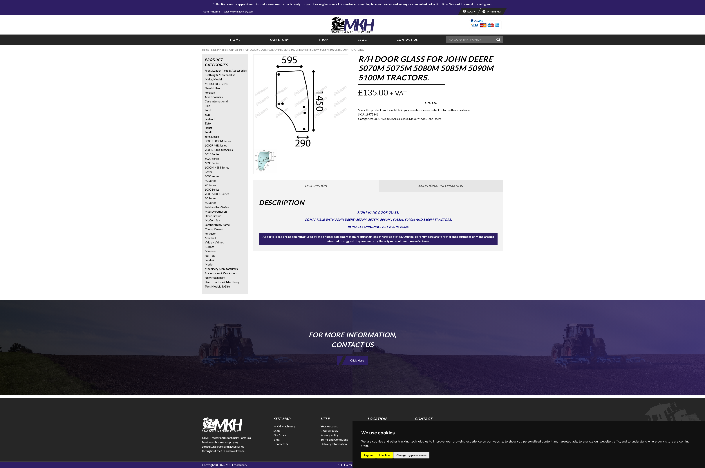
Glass (404, 118)
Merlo (209, 264)
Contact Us (407, 39)
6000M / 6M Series (217, 167)
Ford (208, 110)
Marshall (210, 238)
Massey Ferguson (216, 211)
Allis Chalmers (214, 97)
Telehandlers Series (217, 207)
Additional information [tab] (440, 186)
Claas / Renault (214, 229)
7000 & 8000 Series (217, 194)
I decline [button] (384, 455)
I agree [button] (368, 455)
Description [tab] (316, 186)
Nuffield (210, 255)
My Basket (494, 11)
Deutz (208, 127)
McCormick (212, 220)
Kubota (209, 246)
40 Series (210, 180)
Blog (362, 39)
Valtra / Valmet (214, 242)
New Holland (213, 88)
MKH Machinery (284, 426)
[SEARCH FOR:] (471, 40)
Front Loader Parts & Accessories (226, 70)
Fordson (210, 92)
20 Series (210, 185)
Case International (216, 101)
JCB (207, 114)
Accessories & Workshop (220, 273)
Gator (208, 172)
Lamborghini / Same (217, 224)
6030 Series (212, 163)
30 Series (210, 198)
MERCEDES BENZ (217, 83)
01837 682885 (211, 11)
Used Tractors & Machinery (222, 282)
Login (471, 11)
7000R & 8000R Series (219, 149)
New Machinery (215, 277)
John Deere (236, 49)
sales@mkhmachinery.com (238, 11)
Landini (209, 260)
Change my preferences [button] (411, 455)
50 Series (210, 202)
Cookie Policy (329, 430)
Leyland (209, 119)
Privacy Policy (330, 435)
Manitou (210, 251)
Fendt (208, 132)
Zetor (208, 123)
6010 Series (212, 154)
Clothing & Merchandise (220, 75)
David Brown (213, 216)
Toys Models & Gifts (218, 286)
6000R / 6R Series (216, 145)
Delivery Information (334, 444)
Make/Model (219, 49)
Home (235, 39)
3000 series (212, 176)
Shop (323, 39)
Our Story (279, 39)
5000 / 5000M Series (386, 118)
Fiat (207, 105)
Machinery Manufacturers (221, 268)
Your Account (329, 426)
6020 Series (212, 158)
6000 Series (212, 189)
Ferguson (210, 233)
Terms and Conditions (334, 439)
